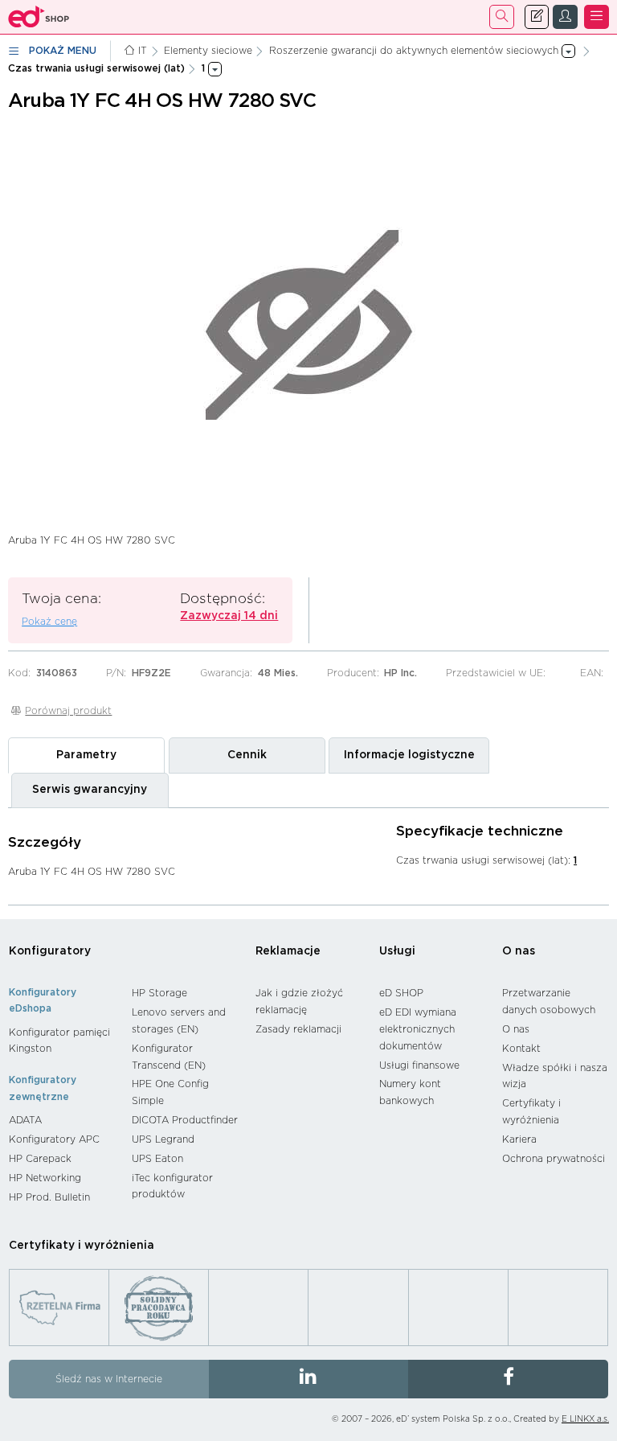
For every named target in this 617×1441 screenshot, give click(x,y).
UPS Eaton (157, 1159)
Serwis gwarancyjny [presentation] (89, 789)
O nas (518, 951)
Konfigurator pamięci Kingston (59, 1041)
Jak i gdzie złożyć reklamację (299, 1001)
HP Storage (159, 993)
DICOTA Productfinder (185, 1120)
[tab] (86, 755)
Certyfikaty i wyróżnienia (531, 1111)
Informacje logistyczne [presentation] (409, 755)
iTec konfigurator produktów (172, 1186)
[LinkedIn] (309, 1379)
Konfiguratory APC (54, 1139)
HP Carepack (40, 1159)
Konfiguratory (50, 951)
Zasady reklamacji (298, 1029)
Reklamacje (288, 951)
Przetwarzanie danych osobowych (548, 1001)
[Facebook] (508, 1379)
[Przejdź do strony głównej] (39, 17)
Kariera (519, 1139)
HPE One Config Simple (170, 1092)
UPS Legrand (163, 1139)
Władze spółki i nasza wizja (554, 1076)
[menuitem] (62, 1041)
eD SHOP (401, 993)
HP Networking (45, 1178)
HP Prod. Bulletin (49, 1197)
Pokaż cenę (49, 621)
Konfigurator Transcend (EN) (169, 1057)
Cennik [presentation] (247, 755)
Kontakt (521, 1048)
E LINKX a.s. (585, 1419)
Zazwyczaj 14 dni (229, 616)
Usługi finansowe (419, 1065)
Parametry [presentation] (86, 755)
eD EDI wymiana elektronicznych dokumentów (417, 1029)
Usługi (397, 951)
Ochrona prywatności (553, 1159)
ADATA (25, 1120)
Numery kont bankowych (410, 1092)
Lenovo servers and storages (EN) (179, 1021)
